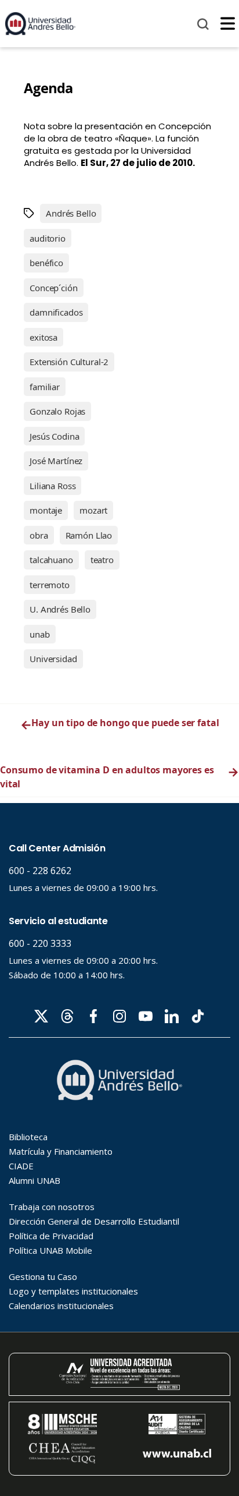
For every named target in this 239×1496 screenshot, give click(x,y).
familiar (45, 386)
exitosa (43, 337)
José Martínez (56, 460)
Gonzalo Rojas (57, 411)
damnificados (56, 312)
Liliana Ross (52, 485)
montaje (46, 510)
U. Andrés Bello (60, 609)
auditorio (48, 238)
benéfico (46, 262)
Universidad (53, 658)
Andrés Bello (71, 213)
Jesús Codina (54, 436)
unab (39, 634)
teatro (102, 559)
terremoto (50, 584)
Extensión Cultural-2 (69, 361)
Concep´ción (53, 287)
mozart (93, 510)
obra (39, 535)
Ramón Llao (89, 535)
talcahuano (51, 559)
